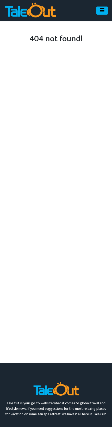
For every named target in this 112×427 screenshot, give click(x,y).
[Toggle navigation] (102, 11)
